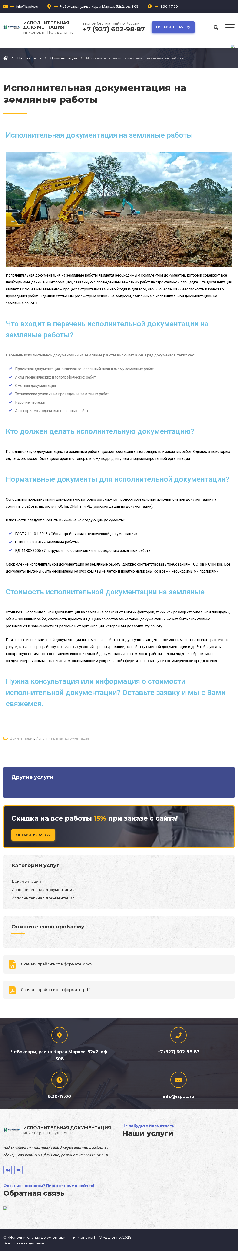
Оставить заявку (173, 27)
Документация (22, 738)
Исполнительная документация (62, 738)
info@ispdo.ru (27, 6)
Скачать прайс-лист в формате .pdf (55, 990)
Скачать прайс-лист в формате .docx (56, 964)
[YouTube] (18, 1170)
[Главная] (5, 58)
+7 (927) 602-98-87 (114, 29)
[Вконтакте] (7, 1170)
